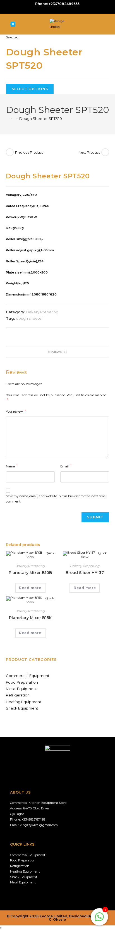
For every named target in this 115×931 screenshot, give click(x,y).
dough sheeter (29, 318)
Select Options (30, 89)
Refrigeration (18, 695)
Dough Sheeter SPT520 (40, 118)
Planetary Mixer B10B (30, 572)
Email (66, 466)
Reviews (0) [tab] (57, 351)
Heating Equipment (23, 702)
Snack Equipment (22, 708)
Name (12, 466)
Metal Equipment (21, 688)
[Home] (7, 118)
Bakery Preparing (42, 312)
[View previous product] (10, 152)
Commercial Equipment (27, 675)
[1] (99, 920)
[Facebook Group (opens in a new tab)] (52, 9)
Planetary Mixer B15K (30, 617)
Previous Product (29, 152)
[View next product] (105, 152)
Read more (30, 588)
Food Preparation (22, 682)
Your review (16, 411)
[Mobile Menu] (108, 24)
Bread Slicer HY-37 (85, 572)
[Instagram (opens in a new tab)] (58, 9)
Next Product (89, 152)
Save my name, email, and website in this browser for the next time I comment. (56, 499)
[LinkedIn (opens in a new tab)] (63, 9)
